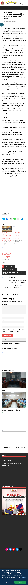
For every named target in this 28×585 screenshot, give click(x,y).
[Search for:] (14, 340)
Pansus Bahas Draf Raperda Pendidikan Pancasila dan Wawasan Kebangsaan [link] (18, 235)
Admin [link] (14, 21)
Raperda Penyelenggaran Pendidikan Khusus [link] (13, 273)
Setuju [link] (20, 582)
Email (3, 320)
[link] (2, 25)
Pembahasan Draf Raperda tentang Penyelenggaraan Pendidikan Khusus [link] (6, 255)
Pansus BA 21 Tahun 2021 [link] (9, 269)
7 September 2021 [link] (7, 21)
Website (4, 325)
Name (3, 316)
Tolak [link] (7, 582)
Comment (4, 304)
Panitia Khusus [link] (9, 266)
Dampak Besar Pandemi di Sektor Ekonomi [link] (12, 429)
